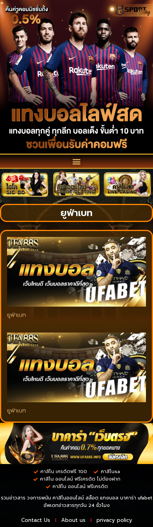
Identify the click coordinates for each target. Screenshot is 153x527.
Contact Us (35, 520)
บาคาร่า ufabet (136, 497)
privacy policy (114, 520)
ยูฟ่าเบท (16, 315)
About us (73, 520)
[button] (76, 161)
